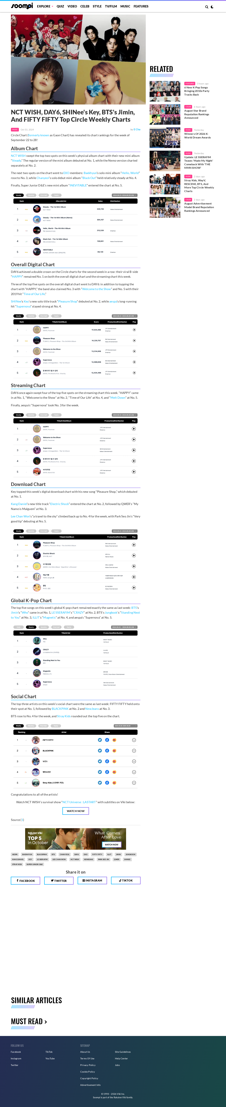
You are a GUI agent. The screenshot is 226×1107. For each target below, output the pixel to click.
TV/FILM (111, 6)
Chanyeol (43, 178)
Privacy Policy (87, 1065)
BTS (134, 607)
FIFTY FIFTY (97, 854)
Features (141, 6)
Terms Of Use (87, 1058)
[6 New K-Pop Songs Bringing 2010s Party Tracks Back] (165, 91)
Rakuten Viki (120, 1097)
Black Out (89, 178)
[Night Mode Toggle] (212, 7)
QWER (116, 859)
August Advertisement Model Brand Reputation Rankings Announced (199, 207)
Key (26, 301)
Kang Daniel (19, 504)
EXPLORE (43, 6)
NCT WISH (18, 155)
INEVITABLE (78, 185)
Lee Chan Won (20, 516)
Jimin (14, 612)
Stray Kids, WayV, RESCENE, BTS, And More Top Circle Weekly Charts (199, 186)
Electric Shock (59, 504)
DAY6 (76, 854)
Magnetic (49, 617)
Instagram (93, 880)
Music (125, 6)
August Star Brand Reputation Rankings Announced (196, 114)
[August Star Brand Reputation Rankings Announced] (165, 114)
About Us (85, 1051)
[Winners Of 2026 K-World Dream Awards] (165, 137)
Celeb (84, 6)
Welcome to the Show (96, 289)
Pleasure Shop (67, 301)
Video (72, 6)
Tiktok (127, 880)
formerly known (38, 135)
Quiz (60, 6)
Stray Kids (64, 716)
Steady (16, 160)
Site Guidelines (123, 1051)
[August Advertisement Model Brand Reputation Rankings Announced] (165, 207)
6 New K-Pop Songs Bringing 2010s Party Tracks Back (196, 91)
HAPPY (17, 276)
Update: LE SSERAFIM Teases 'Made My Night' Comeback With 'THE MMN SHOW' (198, 162)
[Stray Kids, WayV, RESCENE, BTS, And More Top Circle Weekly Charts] (165, 184)
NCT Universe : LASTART (79, 802)
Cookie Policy (87, 1071)
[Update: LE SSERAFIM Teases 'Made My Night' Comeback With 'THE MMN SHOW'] (165, 161)
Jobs (117, 1065)
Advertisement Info (90, 1084)
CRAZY (79, 612)
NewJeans (92, 708)
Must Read (27, 1021)
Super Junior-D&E (35, 864)
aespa (113, 301)
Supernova (23, 306)
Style (97, 6)
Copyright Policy (89, 1078)
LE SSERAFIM (61, 612)
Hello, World (130, 173)
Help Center (121, 1058)
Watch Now (76, 810)
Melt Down (118, 397)
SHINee (16, 301)
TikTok (48, 1051)
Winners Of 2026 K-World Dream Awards (197, 135)
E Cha (137, 129)
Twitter (60, 880)
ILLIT (36, 617)
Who (25, 612)
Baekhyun (90, 173)
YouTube (50, 1058)
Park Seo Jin (103, 859)
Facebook (27, 880)
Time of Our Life (34, 294)
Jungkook (111, 612)
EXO (66, 173)
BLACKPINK (60, 708)
